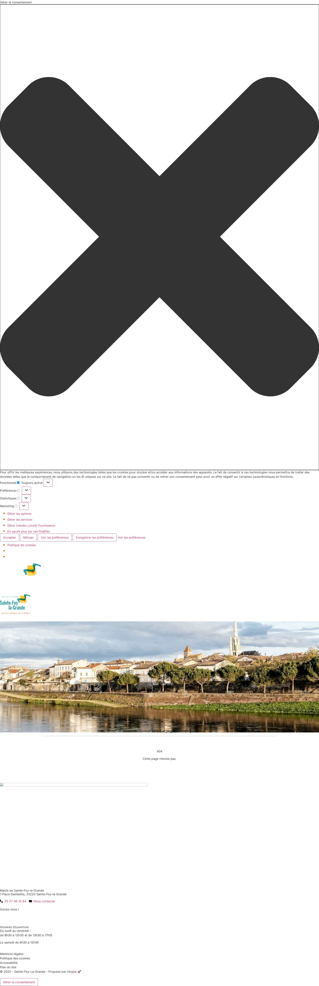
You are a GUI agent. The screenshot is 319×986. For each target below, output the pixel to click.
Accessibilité (9, 963)
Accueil (129, 731)
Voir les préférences (55, 537)
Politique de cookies (21, 545)
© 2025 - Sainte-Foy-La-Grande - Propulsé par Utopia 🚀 (40, 971)
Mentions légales (11, 954)
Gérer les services (19, 519)
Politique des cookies (15, 958)
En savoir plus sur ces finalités (28, 531)
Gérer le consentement (19, 982)
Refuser (28, 537)
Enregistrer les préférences (95, 537)
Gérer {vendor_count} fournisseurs (31, 525)
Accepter (9, 537)
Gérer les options (19, 513)
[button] (159, 237)
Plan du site (8, 967)
